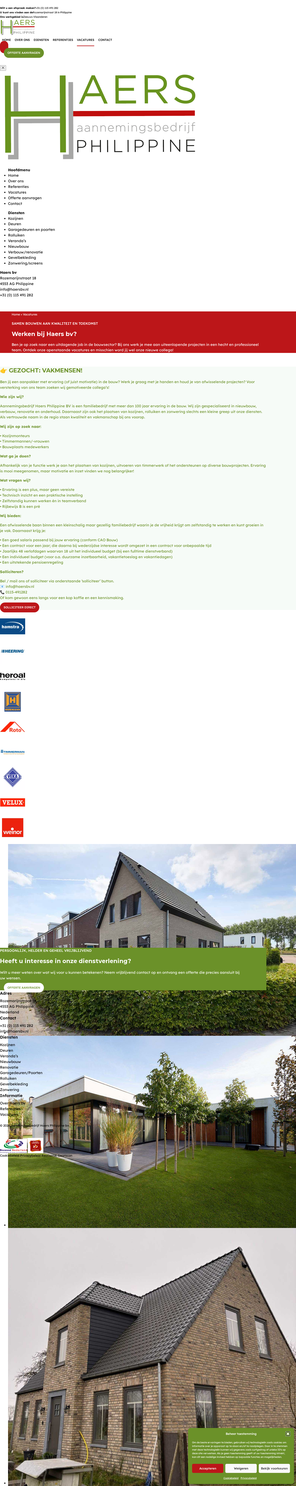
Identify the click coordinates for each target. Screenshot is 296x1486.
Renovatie (9, 1067)
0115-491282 (16, 592)
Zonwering (9, 1089)
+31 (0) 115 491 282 (47, 7)
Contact (105, 40)
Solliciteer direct (20, 607)
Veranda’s (17, 241)
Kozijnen (15, 218)
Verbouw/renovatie (25, 252)
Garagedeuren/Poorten (21, 1072)
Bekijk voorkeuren (274, 1468)
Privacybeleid (249, 1478)
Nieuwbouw (18, 246)
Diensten (41, 40)
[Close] (3, 68)
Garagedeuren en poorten (31, 229)
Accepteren (207, 1468)
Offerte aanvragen (23, 53)
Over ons (22, 40)
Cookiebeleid (231, 1478)
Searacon (65, 1155)
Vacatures (85, 40)
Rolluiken (16, 235)
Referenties (63, 40)
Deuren (14, 224)
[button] (288, 1434)
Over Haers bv (12, 1103)
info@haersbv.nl (14, 289)
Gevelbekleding (22, 257)
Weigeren (241, 1468)
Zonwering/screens (25, 263)
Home (6, 40)
